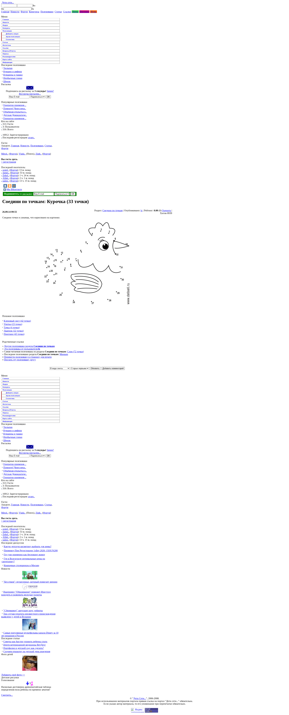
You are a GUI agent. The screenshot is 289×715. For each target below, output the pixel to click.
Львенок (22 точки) (14, 331)
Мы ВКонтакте (14, 189)
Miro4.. (4, 154)
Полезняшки (46, 11)
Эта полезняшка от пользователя (22, 349)
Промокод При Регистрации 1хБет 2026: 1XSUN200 (31, 550)
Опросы (6, 54)
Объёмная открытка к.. (15, 112)
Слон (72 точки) (75, 351)
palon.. (6, 181)
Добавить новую (12, 34)
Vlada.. (22, 154)
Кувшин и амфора (12, 71)
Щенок (7, 81)
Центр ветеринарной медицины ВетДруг (24, 645)
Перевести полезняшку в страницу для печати (28, 357)
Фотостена (7, 45)
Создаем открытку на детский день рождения (26, 651)
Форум (24, 11)
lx (141, 210)
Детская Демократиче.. (15, 115)
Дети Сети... (139, 698)
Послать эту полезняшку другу (20, 359)
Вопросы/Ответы (9, 51)
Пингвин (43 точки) (14, 334)
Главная (5, 11)
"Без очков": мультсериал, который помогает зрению (30, 582)
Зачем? (50, 91)
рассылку (27, 194)
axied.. (6, 170)
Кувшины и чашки (13, 75)
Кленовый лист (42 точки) (17, 321)
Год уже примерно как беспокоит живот (24, 554)
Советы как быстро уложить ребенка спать (25, 641)
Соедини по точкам (112, 210)
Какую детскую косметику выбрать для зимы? (27, 546)
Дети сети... (7, 2)
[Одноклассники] (9, 186)
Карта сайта (7, 59)
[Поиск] (2, 9)
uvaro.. (31, 137)
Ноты (75, 11)
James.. (6, 172)
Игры (93, 11)
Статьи (58, 11)
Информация (7, 62)
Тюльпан (7, 68)
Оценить (166, 210)
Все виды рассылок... (30, 93)
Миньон (64, 354)
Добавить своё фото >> (13, 674)
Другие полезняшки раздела (29, 346)
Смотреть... (7, 695)
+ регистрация (8, 162)
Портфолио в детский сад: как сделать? (23, 648)
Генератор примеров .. (14, 105)
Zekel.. (6, 175)
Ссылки (67, 11)
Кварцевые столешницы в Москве (21, 565)
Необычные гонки (12, 78)
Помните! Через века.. (14, 108)
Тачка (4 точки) (12, 327)
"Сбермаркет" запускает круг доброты (23, 610)
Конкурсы (34, 11)
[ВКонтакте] (5, 186)
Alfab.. (6, 178)
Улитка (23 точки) (13, 324)
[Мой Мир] (14, 186)
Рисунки (84, 11)
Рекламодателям (9, 56)
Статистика (10, 39)
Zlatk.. (39, 154)
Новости (15, 11)
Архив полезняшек (13, 36)
